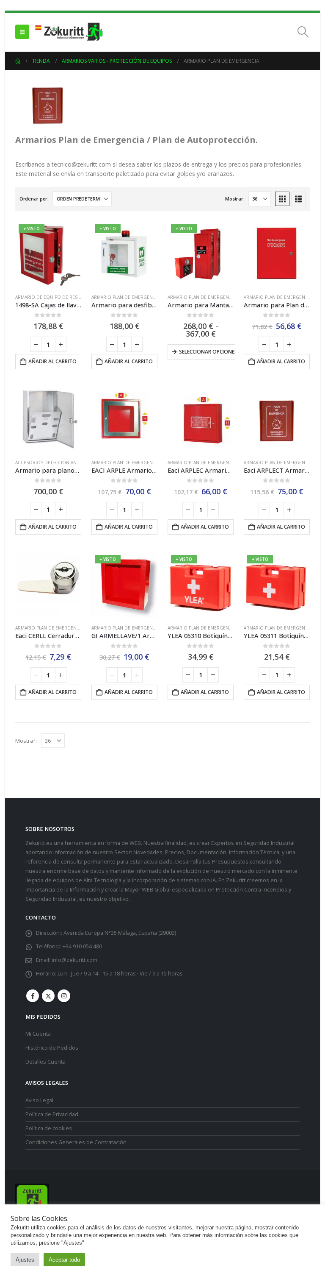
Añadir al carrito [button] (52, 361)
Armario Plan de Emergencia (125, 297)
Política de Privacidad (51, 1114)
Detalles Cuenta (45, 1061)
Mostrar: (234, 198)
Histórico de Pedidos (51, 1047)
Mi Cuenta (38, 1033)
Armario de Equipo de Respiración (56, 297)
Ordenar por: (34, 198)
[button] (22, 32)
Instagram (64, 995)
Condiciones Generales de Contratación (76, 1142)
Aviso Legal (39, 1100)
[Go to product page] (277, 254)
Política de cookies (48, 1128)
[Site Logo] (69, 32)
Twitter (48, 995)
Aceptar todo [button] (64, 1260)
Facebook (32, 995)
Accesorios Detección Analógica (55, 462)
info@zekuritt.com (74, 960)
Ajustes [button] (25, 1260)
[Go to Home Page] (17, 61)
